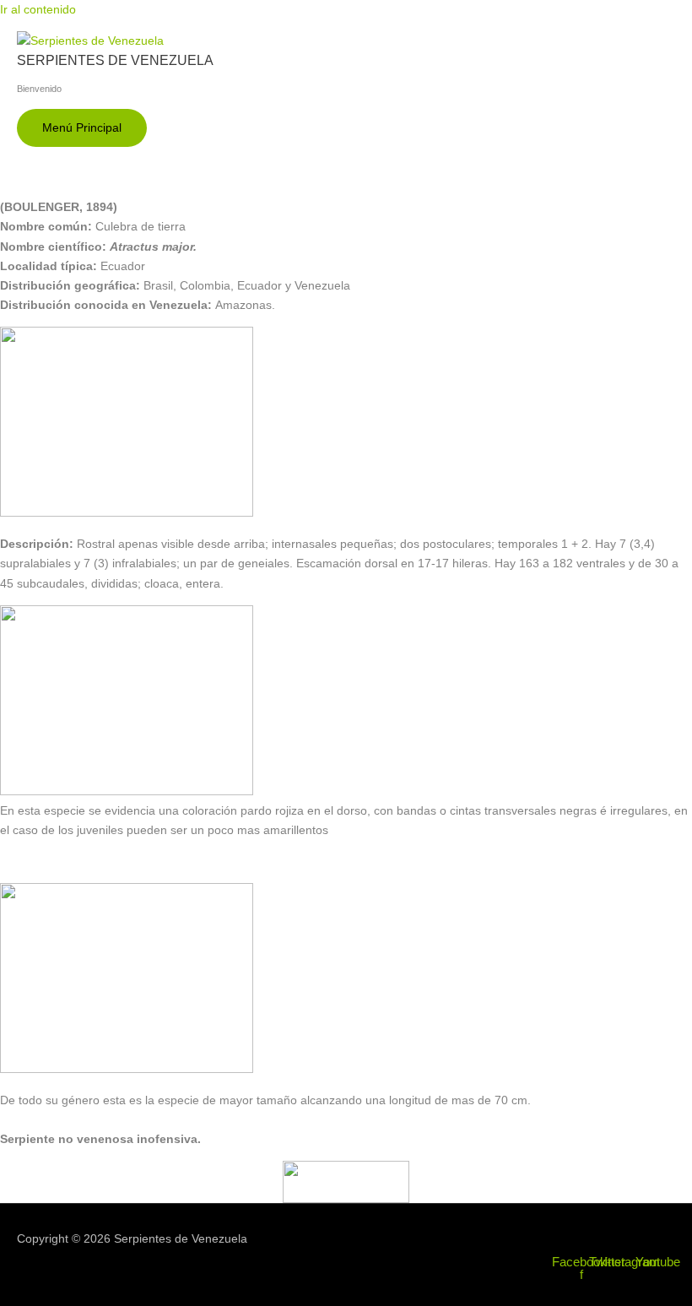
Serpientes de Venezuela (115, 60)
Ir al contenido (38, 9)
